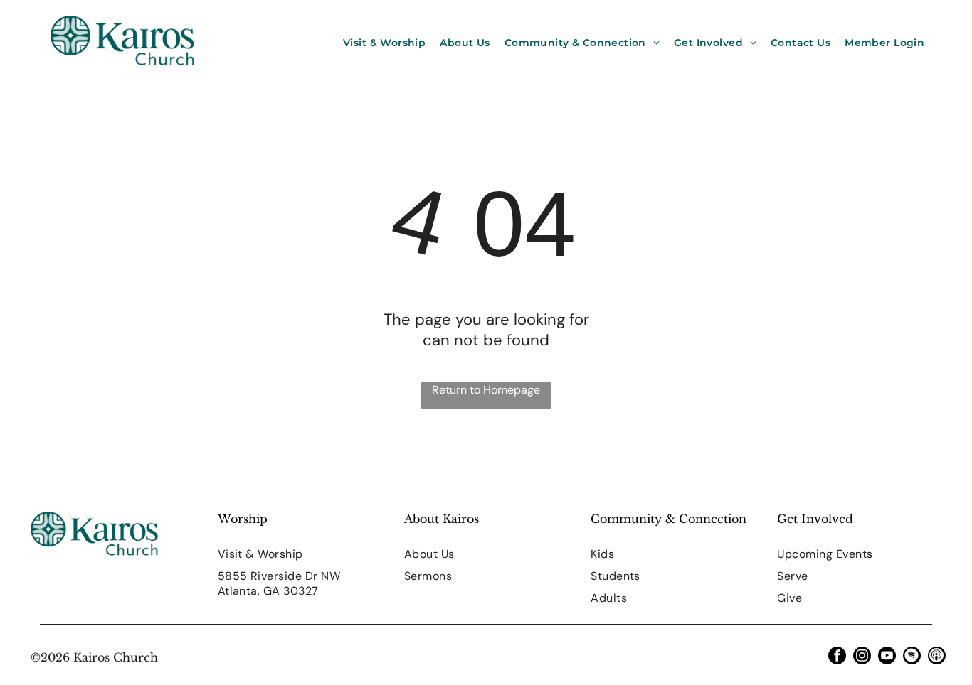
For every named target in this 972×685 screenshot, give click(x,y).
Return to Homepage (486, 389)
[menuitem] (384, 42)
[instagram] (862, 657)
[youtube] (887, 657)
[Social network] (937, 657)
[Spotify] (912, 657)
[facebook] (837, 657)
